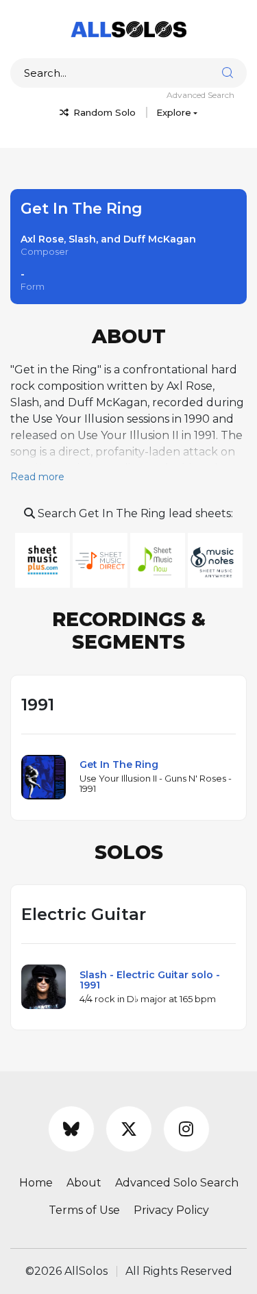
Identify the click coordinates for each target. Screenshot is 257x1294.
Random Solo (103, 112)
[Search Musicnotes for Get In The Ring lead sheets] (215, 559)
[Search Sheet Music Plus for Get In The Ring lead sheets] (44, 559)
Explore (173, 112)
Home (36, 1182)
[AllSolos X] (129, 1129)
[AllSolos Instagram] (186, 1129)
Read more (37, 477)
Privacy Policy (171, 1210)
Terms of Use (84, 1210)
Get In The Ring (118, 764)
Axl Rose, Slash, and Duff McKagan (108, 239)
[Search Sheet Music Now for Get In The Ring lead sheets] (159, 559)
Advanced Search (200, 95)
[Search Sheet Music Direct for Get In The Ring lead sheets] (101, 559)
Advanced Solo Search (176, 1182)
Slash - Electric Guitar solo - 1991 (149, 980)
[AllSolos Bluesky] (71, 1129)
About (83, 1182)
